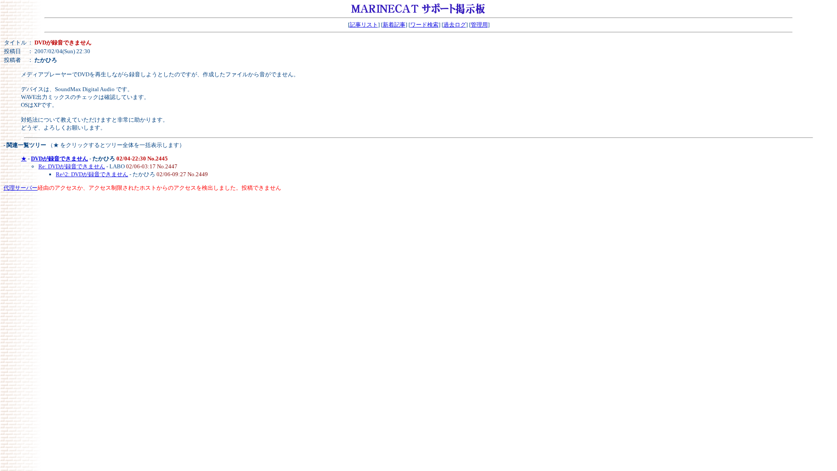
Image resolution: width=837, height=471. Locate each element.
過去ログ (454, 24)
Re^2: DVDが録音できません (92, 174)
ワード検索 (424, 24)
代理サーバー (20, 187)
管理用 (479, 24)
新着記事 (394, 24)
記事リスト (364, 24)
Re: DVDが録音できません (71, 166)
